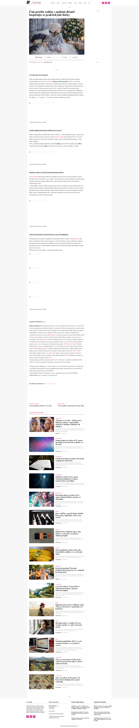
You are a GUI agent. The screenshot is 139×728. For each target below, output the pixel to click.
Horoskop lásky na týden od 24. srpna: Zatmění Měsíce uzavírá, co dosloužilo (68, 497)
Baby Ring (47, 81)
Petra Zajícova (58, 451)
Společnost (58, 438)
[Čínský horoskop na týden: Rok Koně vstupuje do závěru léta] (41, 462)
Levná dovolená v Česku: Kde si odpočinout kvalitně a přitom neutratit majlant (67, 588)
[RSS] (109, 3)
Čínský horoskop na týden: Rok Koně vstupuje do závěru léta (69, 459)
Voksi (73, 351)
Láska (57, 620)
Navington (40, 346)
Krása (57, 602)
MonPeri (55, 360)
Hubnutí (57, 529)
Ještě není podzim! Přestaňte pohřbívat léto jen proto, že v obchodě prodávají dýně (69, 570)
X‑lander (31, 337)
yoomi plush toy (73, 239)
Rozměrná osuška (58, 137)
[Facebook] (103, 3)
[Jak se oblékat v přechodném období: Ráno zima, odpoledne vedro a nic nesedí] (41, 517)
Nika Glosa (57, 433)
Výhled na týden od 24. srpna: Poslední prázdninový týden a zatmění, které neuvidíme (66, 479)
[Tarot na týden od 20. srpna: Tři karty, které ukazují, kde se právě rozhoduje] (41, 681)
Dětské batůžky (33, 176)
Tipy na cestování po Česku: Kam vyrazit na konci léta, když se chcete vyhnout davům (68, 661)
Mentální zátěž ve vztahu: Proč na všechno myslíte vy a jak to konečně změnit (68, 625)
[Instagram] (106, 3)
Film (56, 639)
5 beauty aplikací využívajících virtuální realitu (71, 406)
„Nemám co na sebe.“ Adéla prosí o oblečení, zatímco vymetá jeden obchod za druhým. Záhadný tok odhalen (68, 423)
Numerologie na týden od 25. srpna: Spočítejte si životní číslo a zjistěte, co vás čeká (69, 442)
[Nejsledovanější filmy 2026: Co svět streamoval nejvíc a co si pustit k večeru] (41, 645)
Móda (56, 511)
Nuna (49, 357)
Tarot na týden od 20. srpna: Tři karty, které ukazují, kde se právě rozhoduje (67, 680)
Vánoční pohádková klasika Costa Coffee (40, 406)
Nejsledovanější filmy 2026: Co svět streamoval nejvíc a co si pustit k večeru (68, 643)
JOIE (65, 355)
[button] (100, 3)
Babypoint (53, 335)
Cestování (58, 584)
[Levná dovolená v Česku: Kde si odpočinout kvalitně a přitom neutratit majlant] (41, 590)
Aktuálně (58, 566)
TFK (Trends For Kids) (69, 344)
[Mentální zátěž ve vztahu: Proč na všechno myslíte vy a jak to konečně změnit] (41, 627)
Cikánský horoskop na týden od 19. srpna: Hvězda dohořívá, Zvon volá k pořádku (102, 719)
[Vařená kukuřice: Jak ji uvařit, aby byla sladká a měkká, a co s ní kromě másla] (41, 554)
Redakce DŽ (39, 62)
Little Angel (48, 353)
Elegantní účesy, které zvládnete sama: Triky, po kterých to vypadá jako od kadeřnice (69, 607)
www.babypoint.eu (50, 383)
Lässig (34, 348)
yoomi (34, 362)
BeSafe (44, 339)
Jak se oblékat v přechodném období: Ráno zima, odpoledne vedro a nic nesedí (69, 515)
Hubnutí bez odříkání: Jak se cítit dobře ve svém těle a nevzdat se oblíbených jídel (68, 533)
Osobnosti (58, 418)
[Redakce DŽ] (30, 62)
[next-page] (32, 692)
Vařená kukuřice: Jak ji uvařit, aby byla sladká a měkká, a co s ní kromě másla (68, 552)
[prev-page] (30, 692)
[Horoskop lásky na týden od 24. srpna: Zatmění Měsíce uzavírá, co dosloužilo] (41, 499)
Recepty (57, 547)
